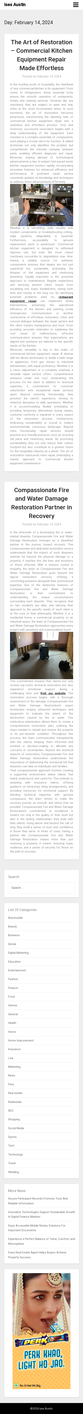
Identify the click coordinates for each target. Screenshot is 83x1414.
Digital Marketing (18, 953)
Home (12, 1032)
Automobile (15, 918)
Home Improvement (21, 1040)
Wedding (13, 1172)
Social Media (16, 1128)
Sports (12, 1137)
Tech (11, 1145)
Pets (11, 1084)
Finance (13, 988)
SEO (10, 1110)
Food (11, 996)
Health (12, 1023)
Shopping (14, 1119)
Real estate (15, 1093)
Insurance (14, 1049)
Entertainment (17, 970)
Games (12, 1005)
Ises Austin (15, 4)
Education (14, 961)
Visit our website (53, 693)
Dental (12, 944)
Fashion (13, 979)
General (13, 1014)
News (11, 1075)
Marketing (14, 1067)
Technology (15, 1154)
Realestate (15, 1102)
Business (14, 935)
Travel (12, 1163)
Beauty (12, 926)
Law (10, 1058)
